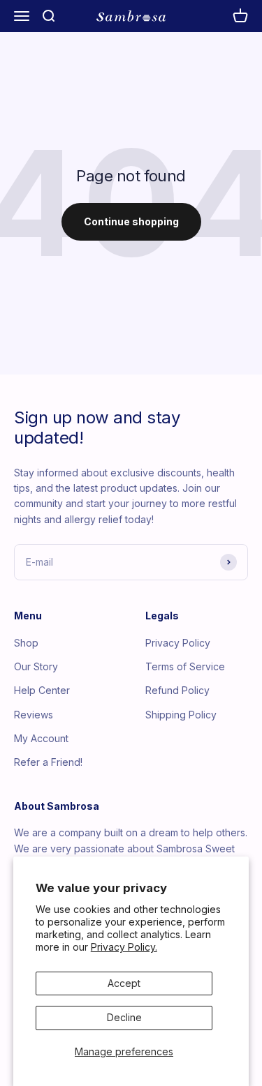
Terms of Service (185, 666)
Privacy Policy (177, 643)
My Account (41, 738)
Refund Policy (177, 690)
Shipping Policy (181, 715)
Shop (26, 643)
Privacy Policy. (124, 947)
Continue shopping (131, 221)
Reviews (33, 715)
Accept (124, 983)
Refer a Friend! (48, 762)
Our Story (36, 666)
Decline (124, 1017)
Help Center (42, 690)
